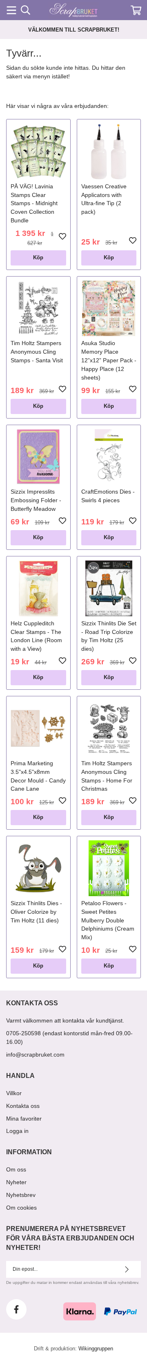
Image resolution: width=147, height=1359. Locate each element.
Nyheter (16, 1182)
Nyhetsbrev (21, 1195)
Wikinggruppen (95, 1348)
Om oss (16, 1169)
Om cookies (21, 1207)
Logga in (17, 1131)
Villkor (14, 1093)
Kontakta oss (23, 1106)
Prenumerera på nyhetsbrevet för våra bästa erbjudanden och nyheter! (70, 1238)
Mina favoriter (24, 1118)
